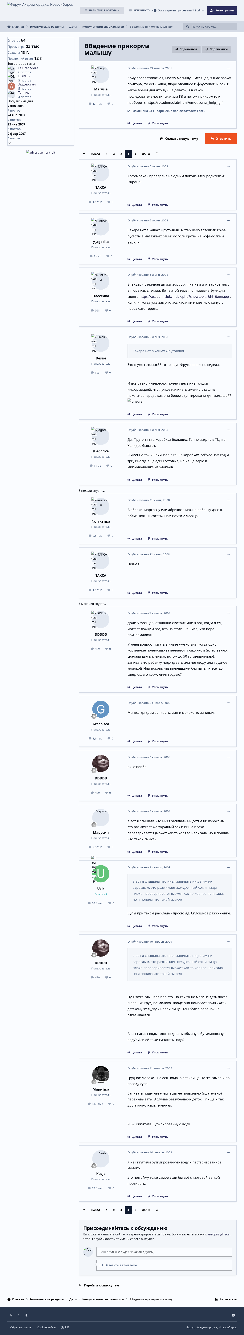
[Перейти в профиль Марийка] (101, 1074)
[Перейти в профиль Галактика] (101, 506)
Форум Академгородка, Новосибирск (211, 1327)
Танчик (23, 92)
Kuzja (101, 1173)
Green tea (101, 724)
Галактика (101, 521)
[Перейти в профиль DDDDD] (101, 619)
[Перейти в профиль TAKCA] (101, 172)
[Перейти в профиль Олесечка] (101, 281)
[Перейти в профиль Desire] (101, 343)
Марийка (101, 1089)
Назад (95, 153)
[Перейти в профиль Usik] (101, 873)
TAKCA (101, 187)
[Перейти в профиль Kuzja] (101, 1158)
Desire (101, 358)
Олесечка (100, 296)
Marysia (101, 89)
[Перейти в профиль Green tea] (101, 709)
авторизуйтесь (218, 1234)
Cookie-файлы (46, 1327)
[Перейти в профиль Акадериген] (11, 86)
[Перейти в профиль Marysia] (101, 74)
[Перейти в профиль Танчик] (11, 94)
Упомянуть (160, 123)
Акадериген (27, 84)
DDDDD (101, 634)
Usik (100, 888)
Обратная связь (20, 1327)
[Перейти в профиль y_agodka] (101, 227)
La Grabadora (28, 68)
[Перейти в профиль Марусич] (101, 817)
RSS (66, 1327)
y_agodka (101, 241)
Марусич (101, 832)
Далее (146, 153)
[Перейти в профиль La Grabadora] (11, 70)
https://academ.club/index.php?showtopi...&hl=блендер (184, 296)
